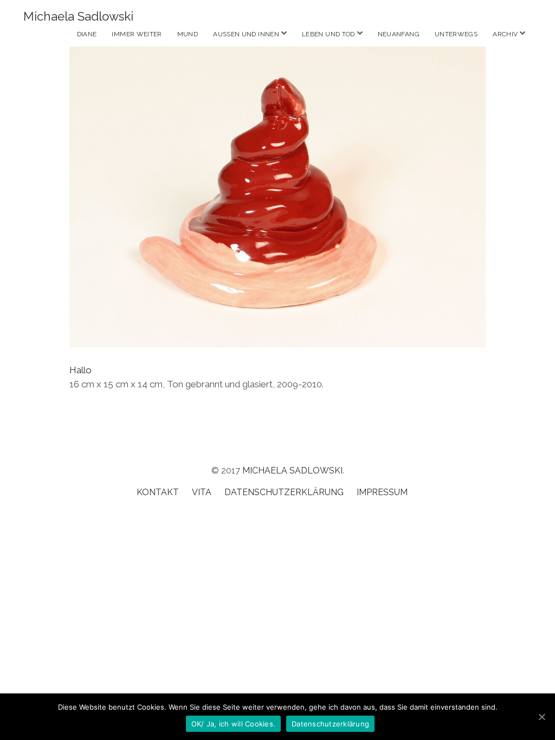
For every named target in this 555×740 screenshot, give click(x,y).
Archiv (505, 34)
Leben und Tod (328, 34)
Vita (201, 492)
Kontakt (158, 492)
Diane (87, 34)
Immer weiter (137, 34)
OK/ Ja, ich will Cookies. (233, 723)
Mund (187, 34)
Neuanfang (399, 34)
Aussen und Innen (246, 34)
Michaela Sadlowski (78, 16)
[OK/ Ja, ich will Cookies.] (541, 716)
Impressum (382, 492)
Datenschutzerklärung (284, 492)
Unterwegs (456, 34)
